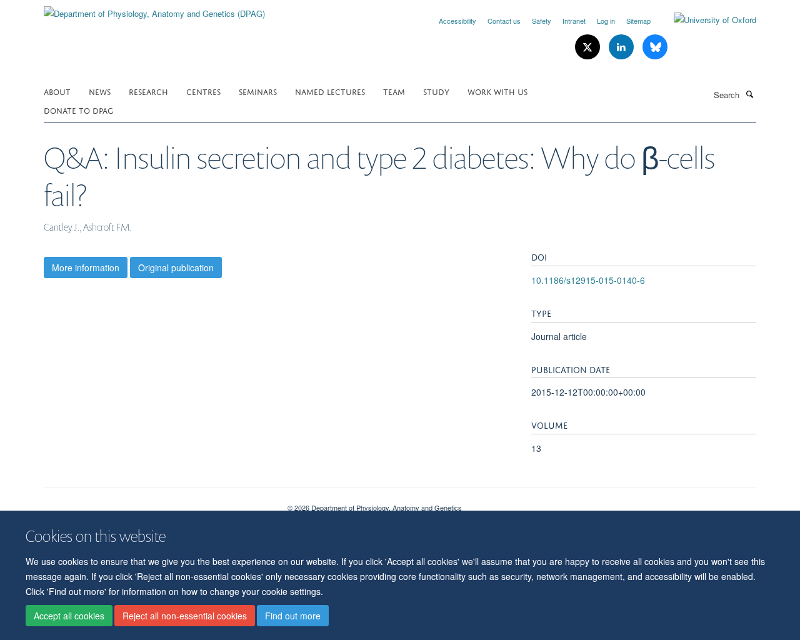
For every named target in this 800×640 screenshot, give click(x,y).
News (100, 91)
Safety (541, 21)
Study (436, 91)
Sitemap (638, 21)
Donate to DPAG (78, 110)
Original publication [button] (176, 267)
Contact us (504, 21)
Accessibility (457, 21)
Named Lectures (330, 91)
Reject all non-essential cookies (184, 615)
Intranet (574, 21)
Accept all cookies (69, 615)
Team (394, 91)
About (57, 91)
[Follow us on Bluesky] (655, 47)
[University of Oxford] (705, 20)
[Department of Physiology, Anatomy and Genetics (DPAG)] (154, 9)
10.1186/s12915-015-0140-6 (588, 280)
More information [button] (85, 267)
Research (148, 91)
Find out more (293, 615)
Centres (203, 91)
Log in (606, 21)
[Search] (749, 94)
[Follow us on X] (588, 47)
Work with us (498, 91)
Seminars (258, 91)
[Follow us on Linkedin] (622, 47)
